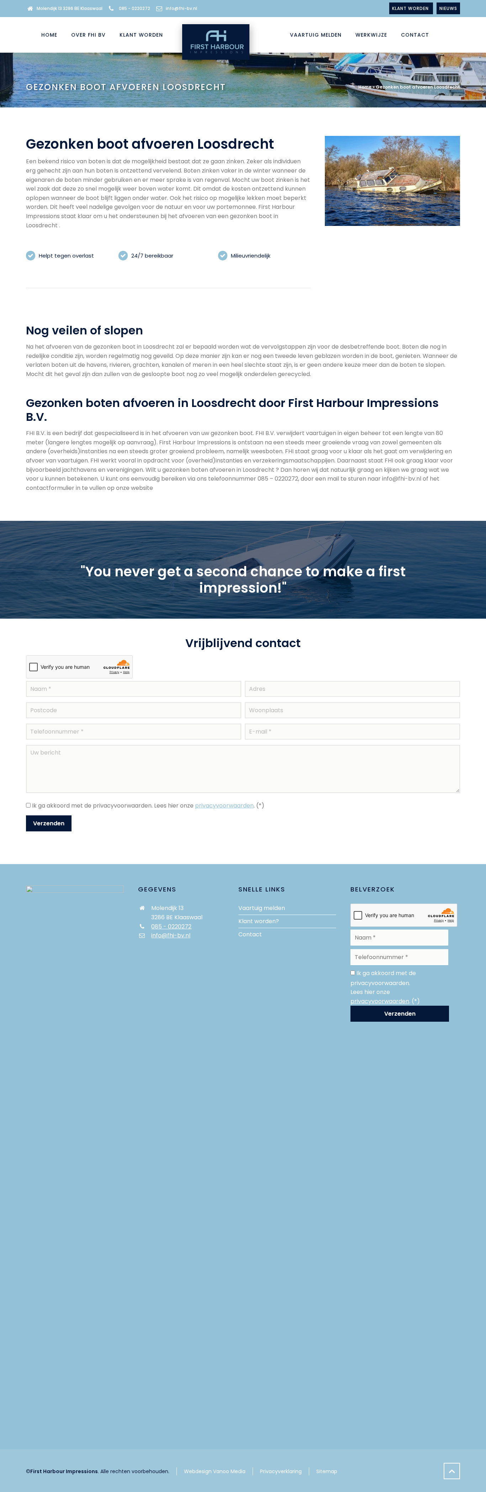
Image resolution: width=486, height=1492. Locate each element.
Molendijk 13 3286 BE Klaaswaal (69, 8)
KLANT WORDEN (411, 8)
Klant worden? (258, 921)
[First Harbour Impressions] (215, 35)
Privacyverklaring (281, 1471)
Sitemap (326, 1471)
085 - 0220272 (134, 8)
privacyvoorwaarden (224, 805)
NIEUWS (448, 8)
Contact (250, 934)
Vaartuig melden (261, 908)
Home (364, 87)
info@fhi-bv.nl (181, 8)
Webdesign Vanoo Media (214, 1471)
